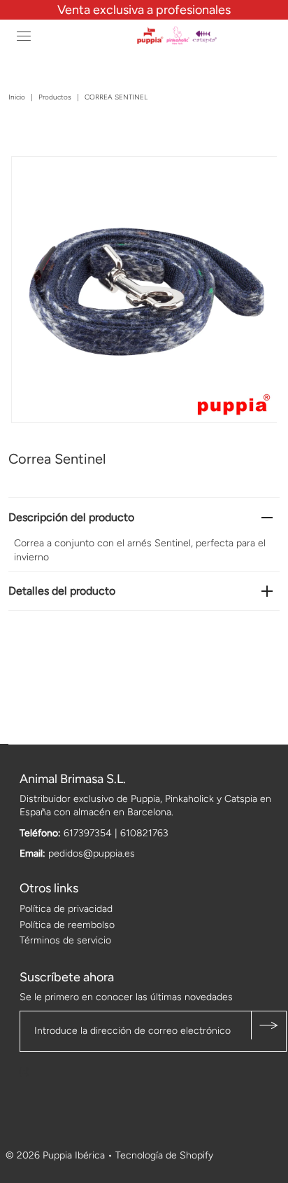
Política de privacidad (66, 909)
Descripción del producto (71, 517)
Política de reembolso (67, 925)
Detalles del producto (61, 590)
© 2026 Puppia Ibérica (55, 1155)
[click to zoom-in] (254, 178)
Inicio (16, 97)
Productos (54, 97)
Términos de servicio (65, 940)
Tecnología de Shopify (164, 1155)
